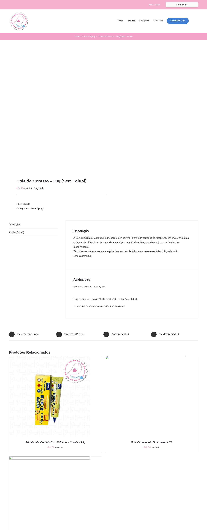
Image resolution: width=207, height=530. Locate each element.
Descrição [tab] (14, 224)
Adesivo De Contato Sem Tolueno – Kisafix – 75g (55, 442)
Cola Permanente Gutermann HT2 (151, 442)
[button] (193, 20)
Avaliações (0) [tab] (16, 232)
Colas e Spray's (36, 208)
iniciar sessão (89, 306)
